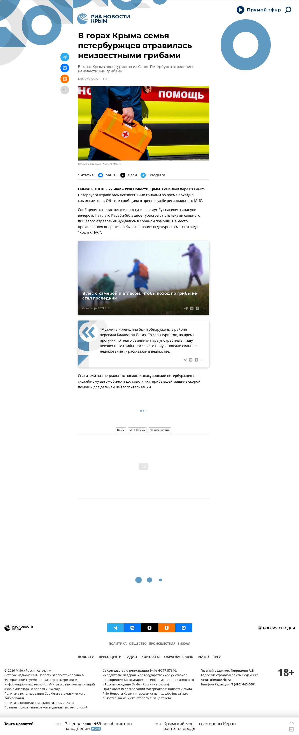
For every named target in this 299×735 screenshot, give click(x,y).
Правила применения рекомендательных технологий (46, 707)
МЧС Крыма (137, 430)
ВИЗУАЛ (184, 643)
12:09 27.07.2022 (88, 78)
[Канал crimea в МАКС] (183, 627)
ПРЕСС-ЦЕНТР (110, 657)
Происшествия (159, 430)
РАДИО (131, 657)
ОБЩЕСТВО (138, 643)
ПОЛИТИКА (118, 643)
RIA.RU (203, 657)
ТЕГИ (217, 657)
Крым (121, 430)
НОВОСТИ (86, 657)
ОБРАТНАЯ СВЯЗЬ (178, 657)
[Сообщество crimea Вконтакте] (132, 627)
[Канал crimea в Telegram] (115, 627)
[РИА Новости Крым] (103, 19)
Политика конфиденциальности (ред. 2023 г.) (39, 703)
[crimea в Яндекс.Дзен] (149, 627)
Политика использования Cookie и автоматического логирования (45, 696)
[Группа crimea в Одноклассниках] (166, 627)
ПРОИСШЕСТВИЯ (162, 643)
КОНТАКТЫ (150, 657)
